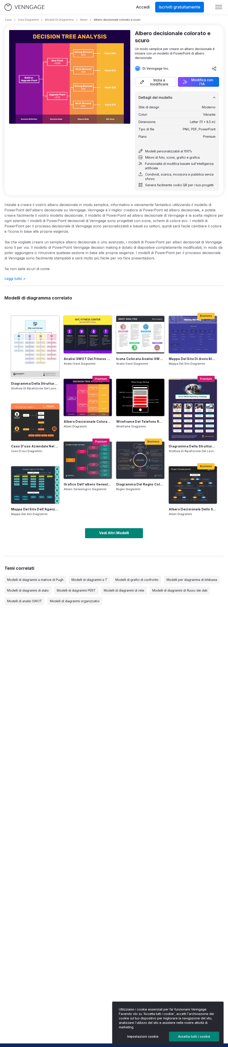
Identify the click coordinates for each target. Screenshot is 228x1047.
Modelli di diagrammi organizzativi (75, 601)
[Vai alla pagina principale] (24, 7)
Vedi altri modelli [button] (114, 533)
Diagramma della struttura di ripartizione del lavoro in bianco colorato (35, 383)
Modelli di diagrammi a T (89, 580)
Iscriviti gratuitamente (179, 7)
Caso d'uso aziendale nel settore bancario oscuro (35, 446)
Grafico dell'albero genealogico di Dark (88, 484)
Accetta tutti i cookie (194, 1036)
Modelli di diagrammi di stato (28, 590)
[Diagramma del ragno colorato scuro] (140, 460)
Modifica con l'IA (202, 82)
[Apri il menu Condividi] (214, 68)
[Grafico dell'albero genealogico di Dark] (88, 460)
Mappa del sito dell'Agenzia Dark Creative (35, 509)
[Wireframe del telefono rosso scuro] (140, 397)
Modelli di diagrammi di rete (124, 590)
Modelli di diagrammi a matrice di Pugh (35, 580)
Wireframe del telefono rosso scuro (140, 421)
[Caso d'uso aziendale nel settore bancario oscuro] (35, 422)
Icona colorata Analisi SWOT (140, 359)
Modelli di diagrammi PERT (76, 590)
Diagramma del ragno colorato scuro (140, 484)
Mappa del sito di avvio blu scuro (193, 359)
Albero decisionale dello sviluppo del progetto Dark (193, 509)
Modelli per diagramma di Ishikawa (192, 580)
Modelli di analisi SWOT (24, 601)
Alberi (84, 19)
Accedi (143, 7)
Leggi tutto (15, 279)
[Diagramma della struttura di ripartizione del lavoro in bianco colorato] (35, 347)
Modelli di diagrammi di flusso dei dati (179, 590)
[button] (155, 82)
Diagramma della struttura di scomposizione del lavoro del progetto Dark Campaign (193, 446)
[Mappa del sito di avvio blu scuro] (193, 334)
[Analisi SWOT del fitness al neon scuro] (88, 334)
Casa (8, 19)
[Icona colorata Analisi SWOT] (140, 334)
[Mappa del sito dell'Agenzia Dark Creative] (35, 484)
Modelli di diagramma (59, 19)
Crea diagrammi (28, 19)
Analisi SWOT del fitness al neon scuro (88, 359)
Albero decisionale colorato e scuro (88, 421)
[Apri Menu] (219, 7)
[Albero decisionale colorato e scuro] (88, 397)
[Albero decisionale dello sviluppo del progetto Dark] (193, 484)
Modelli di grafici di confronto (137, 580)
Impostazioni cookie (143, 1036)
